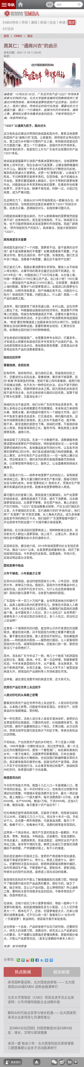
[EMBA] (31, 13)
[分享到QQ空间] (23, 960)
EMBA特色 (11, 22)
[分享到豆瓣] (32, 960)
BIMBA (20, 4)
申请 (62, 22)
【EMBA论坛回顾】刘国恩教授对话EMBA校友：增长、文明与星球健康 (40, 1030)
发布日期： (10, 52)
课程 (34, 22)
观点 (71, 22)
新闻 (43, 22)
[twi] (42, 960)
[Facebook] (37, 960)
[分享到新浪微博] (28, 960)
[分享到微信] (18, 960)
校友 (53, 22)
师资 (24, 22)
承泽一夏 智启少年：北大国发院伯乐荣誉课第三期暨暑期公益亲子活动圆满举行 (41, 1045)
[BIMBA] (13, 15)
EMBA (18, 36)
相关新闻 (61, 972)
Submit (79, 4)
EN (49, 4)
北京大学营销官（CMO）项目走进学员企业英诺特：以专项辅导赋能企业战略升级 (41, 999)
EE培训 (8, 28)
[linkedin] (46, 960)
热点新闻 (23, 972)
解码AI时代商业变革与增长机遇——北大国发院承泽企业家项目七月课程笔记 (42, 1014)
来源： (8, 56)
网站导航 (8, 4)
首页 (6, 36)
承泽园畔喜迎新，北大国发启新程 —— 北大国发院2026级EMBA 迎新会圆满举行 (41, 984)
